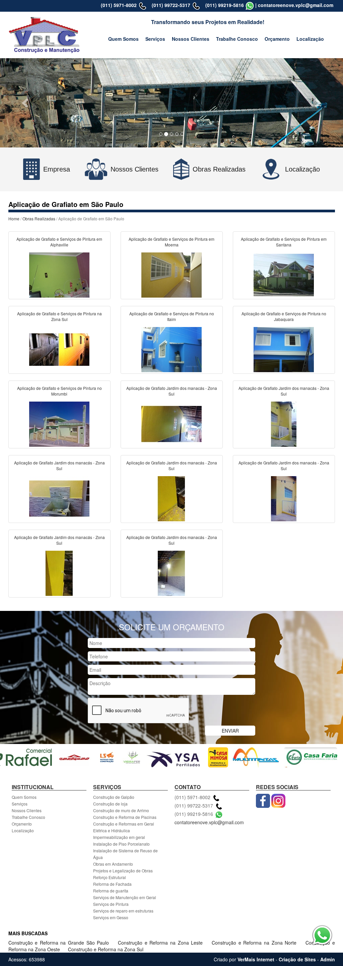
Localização (310, 38)
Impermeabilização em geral (119, 837)
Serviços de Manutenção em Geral (124, 897)
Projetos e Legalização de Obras (123, 870)
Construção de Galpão (113, 797)
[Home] (44, 34)
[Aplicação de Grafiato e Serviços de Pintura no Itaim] (171, 348)
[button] (26, 102)
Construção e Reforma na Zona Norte (255, 942)
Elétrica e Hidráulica (111, 830)
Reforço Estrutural (109, 877)
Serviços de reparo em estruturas (123, 911)
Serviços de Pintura (111, 904)
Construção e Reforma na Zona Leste (161, 942)
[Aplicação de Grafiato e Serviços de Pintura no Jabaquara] (284, 348)
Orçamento (277, 38)
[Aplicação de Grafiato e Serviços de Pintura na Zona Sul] (59, 348)
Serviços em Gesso (110, 917)
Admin (327, 959)
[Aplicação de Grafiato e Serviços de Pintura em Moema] (171, 274)
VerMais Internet (255, 959)
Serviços (155, 38)
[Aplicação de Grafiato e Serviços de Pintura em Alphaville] (59, 274)
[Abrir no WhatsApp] (250, 5)
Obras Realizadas (38, 218)
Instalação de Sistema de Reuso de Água (125, 854)
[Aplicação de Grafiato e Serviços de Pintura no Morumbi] (59, 423)
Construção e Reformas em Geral (123, 824)
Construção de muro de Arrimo (121, 810)
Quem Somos (123, 38)
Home (13, 218)
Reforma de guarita (110, 890)
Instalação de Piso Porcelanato (121, 844)
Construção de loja (110, 804)
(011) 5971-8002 (119, 5)
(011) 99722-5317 (171, 5)
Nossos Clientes (190, 38)
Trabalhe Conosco (237, 38)
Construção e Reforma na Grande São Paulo (60, 942)
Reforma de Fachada (112, 884)
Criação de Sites (297, 959)
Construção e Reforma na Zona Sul (105, 949)
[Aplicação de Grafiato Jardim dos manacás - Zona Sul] (171, 423)
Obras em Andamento (113, 864)
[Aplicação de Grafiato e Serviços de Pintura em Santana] (284, 274)
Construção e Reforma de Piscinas (124, 817)
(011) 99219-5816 (224, 5)
